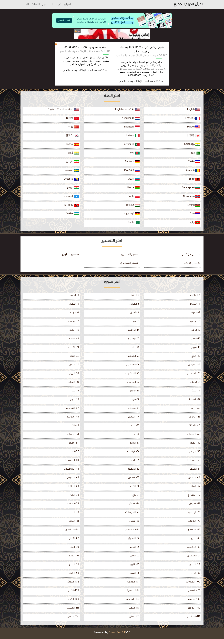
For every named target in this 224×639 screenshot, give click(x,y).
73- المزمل (194, 504)
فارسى (70, 162)
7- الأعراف (195, 313)
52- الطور (195, 443)
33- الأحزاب (73, 382)
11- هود (136, 321)
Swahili (191, 205)
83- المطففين (132, 530)
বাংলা (132, 153)
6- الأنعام (74, 304)
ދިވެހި (192, 222)
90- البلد (74, 547)
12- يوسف (73, 321)
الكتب (25, 4)
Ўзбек (70, 214)
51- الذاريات (73, 434)
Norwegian (189, 196)
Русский (129, 170)
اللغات (35, 4)
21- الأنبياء (73, 347)
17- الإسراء (134, 339)
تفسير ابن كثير (191, 254)
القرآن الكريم (64, 4)
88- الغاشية (193, 547)
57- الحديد (73, 452)
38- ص (136, 399)
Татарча (68, 205)
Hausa (131, 188)
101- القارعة (133, 582)
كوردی (70, 188)
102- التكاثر (73, 582)
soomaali (68, 196)
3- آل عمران (73, 295)
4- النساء (195, 304)
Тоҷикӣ (130, 205)
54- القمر (74, 443)
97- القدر (195, 573)
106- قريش (194, 599)
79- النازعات (194, 521)
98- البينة (135, 573)
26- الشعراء (133, 365)
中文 (71, 127)
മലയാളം (189, 144)
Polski (131, 196)
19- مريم (195, 347)
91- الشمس (193, 556)
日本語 (191, 136)
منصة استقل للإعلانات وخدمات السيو (137, 81)
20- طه (136, 347)
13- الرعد (196, 330)
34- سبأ (196, 391)
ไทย (192, 214)
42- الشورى (72, 408)
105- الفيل (73, 591)
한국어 (69, 136)
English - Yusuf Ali (125, 109)
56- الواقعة (133, 452)
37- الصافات (193, 399)
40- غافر (195, 408)
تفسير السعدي (130, 263)
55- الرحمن (194, 452)
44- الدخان (134, 417)
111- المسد (73, 608)
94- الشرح (194, 564)
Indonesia (129, 127)
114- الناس (73, 617)
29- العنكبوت (132, 373)
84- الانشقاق (72, 530)
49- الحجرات (193, 434)
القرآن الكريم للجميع (189, 4)
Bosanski (69, 179)
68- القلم (135, 486)
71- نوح (136, 495)
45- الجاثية (73, 417)
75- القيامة (73, 504)
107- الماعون (133, 599)
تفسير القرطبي (191, 263)
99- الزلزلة (74, 573)
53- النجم (135, 443)
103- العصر (194, 591)
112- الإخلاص (193, 617)
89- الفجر (135, 547)
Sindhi (131, 222)
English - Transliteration (61, 109)
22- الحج (195, 356)
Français (190, 118)
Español (69, 144)
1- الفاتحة (195, 295)
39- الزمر (74, 399)
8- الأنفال (135, 313)
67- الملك (195, 486)
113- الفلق (134, 617)
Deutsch (130, 162)
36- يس (75, 391)
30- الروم (74, 373)
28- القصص (193, 373)
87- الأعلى (74, 538)
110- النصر (134, 608)
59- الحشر (134, 460)
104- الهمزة (133, 591)
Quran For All (117, 632)
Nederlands (128, 118)
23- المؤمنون (133, 356)
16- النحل (195, 339)
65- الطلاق (134, 478)
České (191, 162)
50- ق (136, 434)
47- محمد (134, 426)
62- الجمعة (133, 469)
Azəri (131, 179)
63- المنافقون (71, 469)
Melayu (191, 127)
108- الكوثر (73, 599)
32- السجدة (133, 382)
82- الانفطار (194, 530)
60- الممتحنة (72, 460)
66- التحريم (73, 478)
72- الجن (74, 495)
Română (190, 170)
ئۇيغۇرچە (129, 214)
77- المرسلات (132, 512)
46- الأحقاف (194, 426)
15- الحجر (74, 330)
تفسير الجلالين (130, 254)
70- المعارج (194, 495)
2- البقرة (135, 295)
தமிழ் (71, 153)
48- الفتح (74, 426)
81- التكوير (73, 521)
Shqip (192, 179)
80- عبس (134, 521)
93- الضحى (73, 556)
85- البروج (195, 538)
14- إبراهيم (134, 330)
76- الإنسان (194, 512)
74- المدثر (134, 504)
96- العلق (74, 564)
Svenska (69, 170)
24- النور (74, 356)
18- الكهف (73, 339)
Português (129, 144)
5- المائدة (134, 304)
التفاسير (48, 4)
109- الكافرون (193, 608)
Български (188, 188)
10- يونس (195, 321)
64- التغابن (194, 478)
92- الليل (135, 556)
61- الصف (195, 469)
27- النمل (74, 365)
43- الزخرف (194, 417)
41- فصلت (134, 408)
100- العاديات (193, 582)
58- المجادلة (193, 460)
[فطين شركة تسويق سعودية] (112, 34)
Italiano (130, 136)
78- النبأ (75, 512)
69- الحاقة (73, 486)
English (191, 109)
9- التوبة (74, 313)
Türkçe (70, 118)
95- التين (135, 564)
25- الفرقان (194, 365)
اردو (193, 153)
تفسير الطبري (70, 254)
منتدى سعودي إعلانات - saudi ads (85, 47)
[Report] (75, 31)
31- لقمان (195, 382)
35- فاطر (135, 391)
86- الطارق (134, 538)
